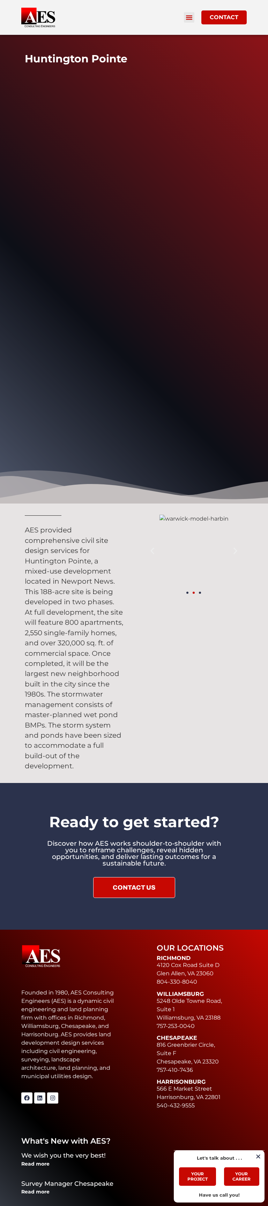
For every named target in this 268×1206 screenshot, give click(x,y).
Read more (35, 1164)
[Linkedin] (39, 1098)
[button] (189, 17)
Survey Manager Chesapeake (67, 1184)
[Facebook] (26, 1098)
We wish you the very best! (63, 1155)
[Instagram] (52, 1098)
